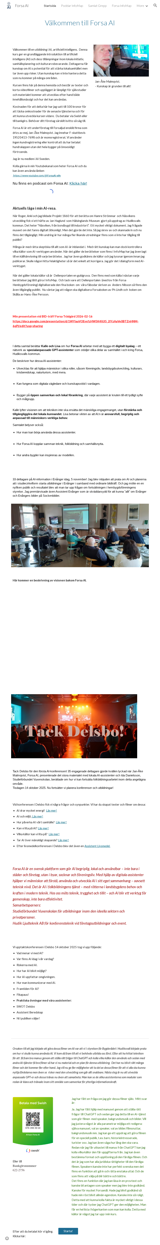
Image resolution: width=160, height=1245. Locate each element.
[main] (80, 22)
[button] (155, 5)
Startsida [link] (50, 5)
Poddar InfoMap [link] (72, 5)
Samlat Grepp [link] (97, 5)
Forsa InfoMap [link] (122, 5)
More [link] (140, 5)
